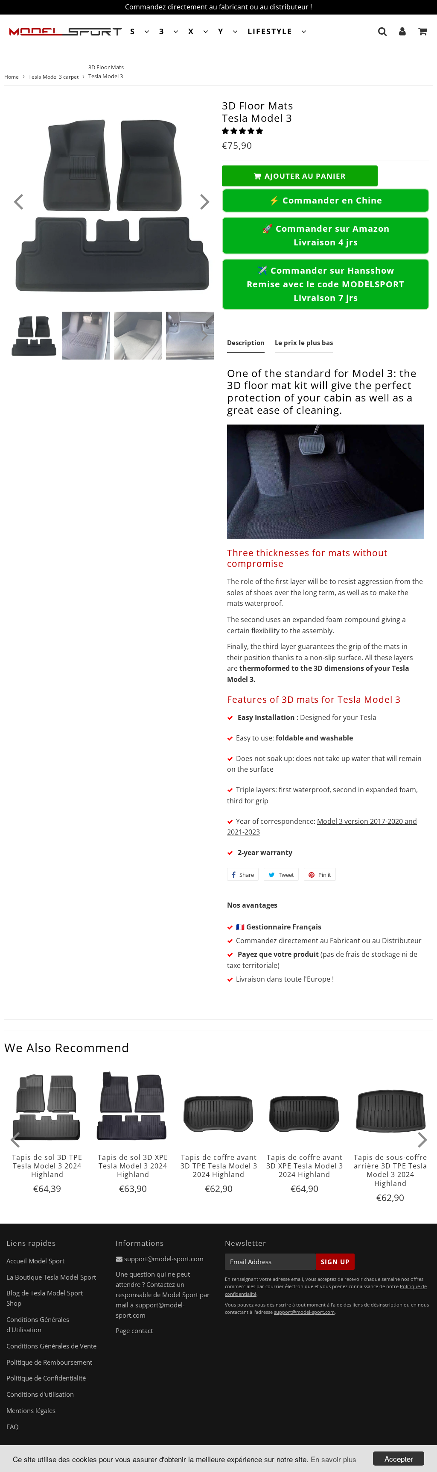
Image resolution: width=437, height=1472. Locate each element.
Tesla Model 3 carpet (54, 76)
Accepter (399, 1458)
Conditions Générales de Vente (51, 1346)
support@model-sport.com (164, 1258)
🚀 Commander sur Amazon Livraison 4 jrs (326, 235)
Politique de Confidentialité (46, 1378)
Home (11, 76)
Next (205, 201)
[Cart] (422, 31)
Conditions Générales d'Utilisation (37, 1324)
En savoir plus (333, 1459)
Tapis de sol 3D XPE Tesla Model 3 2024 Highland (133, 1166)
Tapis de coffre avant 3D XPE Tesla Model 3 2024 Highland (304, 1166)
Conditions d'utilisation (40, 1394)
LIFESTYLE (270, 31)
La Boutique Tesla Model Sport (51, 1277)
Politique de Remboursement (49, 1362)
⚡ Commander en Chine (325, 200)
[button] (243, 131)
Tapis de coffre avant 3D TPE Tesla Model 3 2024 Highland (219, 1166)
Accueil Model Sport (35, 1261)
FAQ (12, 1426)
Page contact (134, 1330)
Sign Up (335, 1261)
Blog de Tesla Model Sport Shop (44, 1298)
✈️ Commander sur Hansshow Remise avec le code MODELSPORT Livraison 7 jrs (326, 284)
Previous (18, 201)
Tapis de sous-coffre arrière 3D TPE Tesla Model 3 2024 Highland (390, 1170)
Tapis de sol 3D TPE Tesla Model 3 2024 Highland (47, 1166)
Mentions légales (30, 1410)
